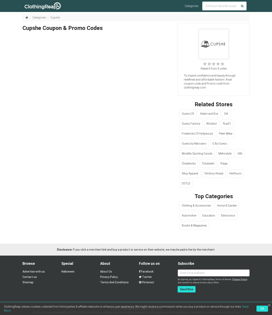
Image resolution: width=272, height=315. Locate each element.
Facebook (147, 271)
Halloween (67, 271)
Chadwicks (189, 163)
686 (240, 153)
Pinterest (147, 282)
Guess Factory (191, 123)
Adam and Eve (209, 113)
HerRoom (235, 173)
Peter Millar (226, 133)
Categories (191, 6)
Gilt (226, 113)
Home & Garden (227, 205)
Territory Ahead (213, 173)
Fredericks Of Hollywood (197, 133)
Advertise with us (34, 271)
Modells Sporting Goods (197, 153)
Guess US (188, 113)
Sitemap (28, 282)
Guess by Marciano (194, 143)
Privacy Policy (109, 277)
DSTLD (186, 183)
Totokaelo (208, 163)
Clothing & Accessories (196, 205)
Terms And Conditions (114, 282)
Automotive (189, 215)
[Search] (242, 6)
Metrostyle (225, 153)
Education (208, 215)
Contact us (30, 277)
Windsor (211, 123)
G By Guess (219, 143)
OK (262, 308)
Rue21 (227, 123)
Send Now (186, 289)
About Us (106, 271)
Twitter (147, 277)
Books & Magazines (194, 225)
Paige (223, 163)
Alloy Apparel (190, 173)
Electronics (228, 215)
